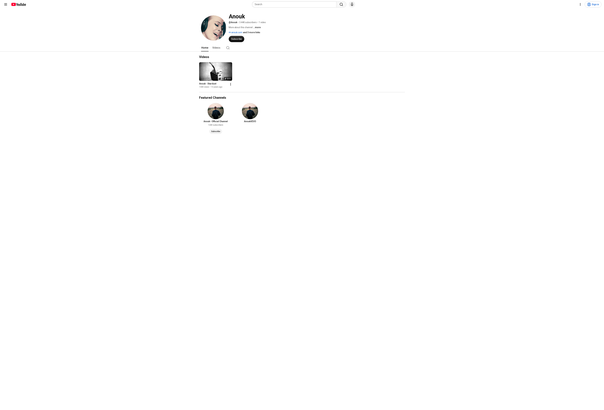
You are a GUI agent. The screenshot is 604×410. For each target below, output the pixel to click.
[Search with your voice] (352, 4)
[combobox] (295, 4)
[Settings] (580, 4)
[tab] (205, 48)
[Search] (341, 4)
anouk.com (236, 32)
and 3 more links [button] (251, 32)
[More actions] (230, 84)
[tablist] (302, 48)
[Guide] (6, 4)
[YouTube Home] (18, 4)
